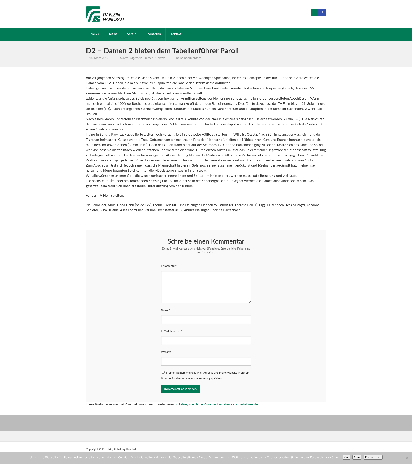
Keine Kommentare (188, 58)
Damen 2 (150, 58)
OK (346, 457)
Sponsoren (153, 34)
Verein (131, 34)
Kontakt (175, 34)
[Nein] (406, 458)
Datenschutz (373, 457)
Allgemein (136, 58)
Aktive (124, 58)
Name (165, 310)
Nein (357, 457)
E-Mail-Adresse (171, 331)
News (95, 34)
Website (166, 352)
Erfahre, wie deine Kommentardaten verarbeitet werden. (218, 404)
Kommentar (169, 266)
